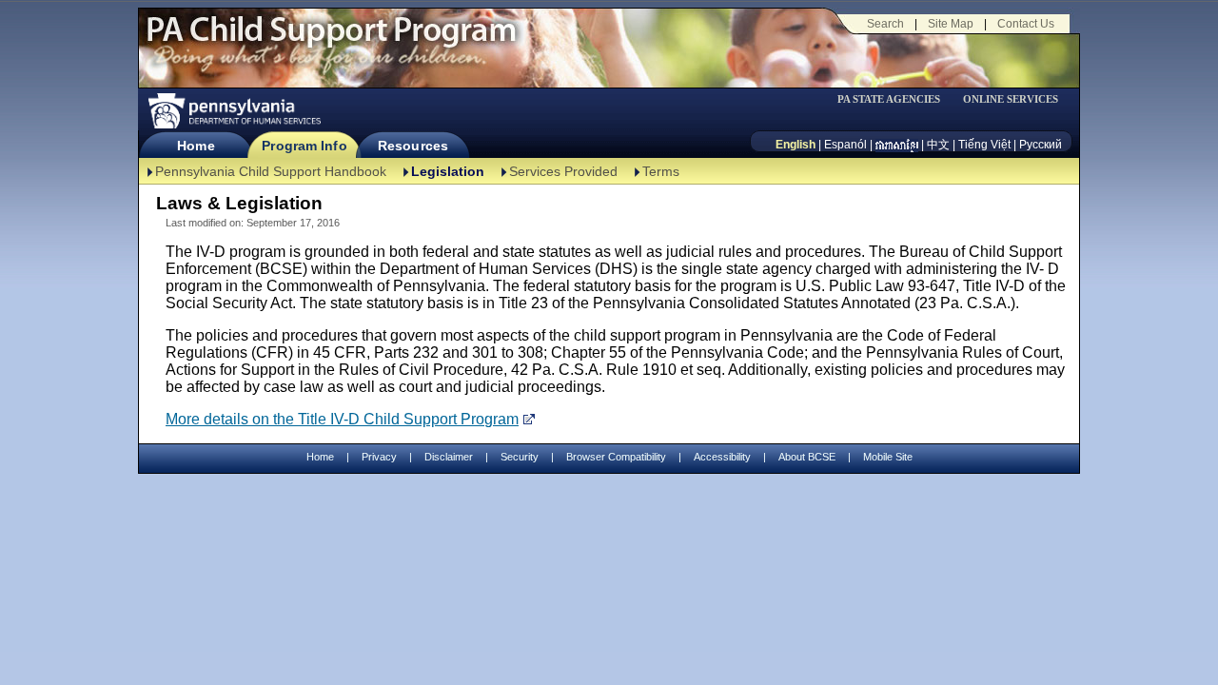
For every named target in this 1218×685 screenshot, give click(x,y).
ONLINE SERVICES (1010, 99)
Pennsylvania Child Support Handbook (270, 171)
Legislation (447, 171)
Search (885, 23)
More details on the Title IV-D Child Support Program (342, 419)
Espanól (845, 144)
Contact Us (1025, 23)
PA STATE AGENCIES (888, 99)
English (795, 144)
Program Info (304, 145)
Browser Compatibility (616, 456)
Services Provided (563, 171)
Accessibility (722, 456)
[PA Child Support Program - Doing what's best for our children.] (331, 40)
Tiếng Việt (984, 144)
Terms (660, 171)
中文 (938, 144)
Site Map (950, 23)
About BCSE (806, 456)
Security (520, 456)
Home (195, 145)
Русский (1040, 144)
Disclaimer (448, 456)
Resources (413, 145)
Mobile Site (888, 456)
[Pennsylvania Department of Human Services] (233, 110)
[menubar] (895, 99)
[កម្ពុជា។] (896, 144)
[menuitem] (895, 99)
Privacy (379, 457)
